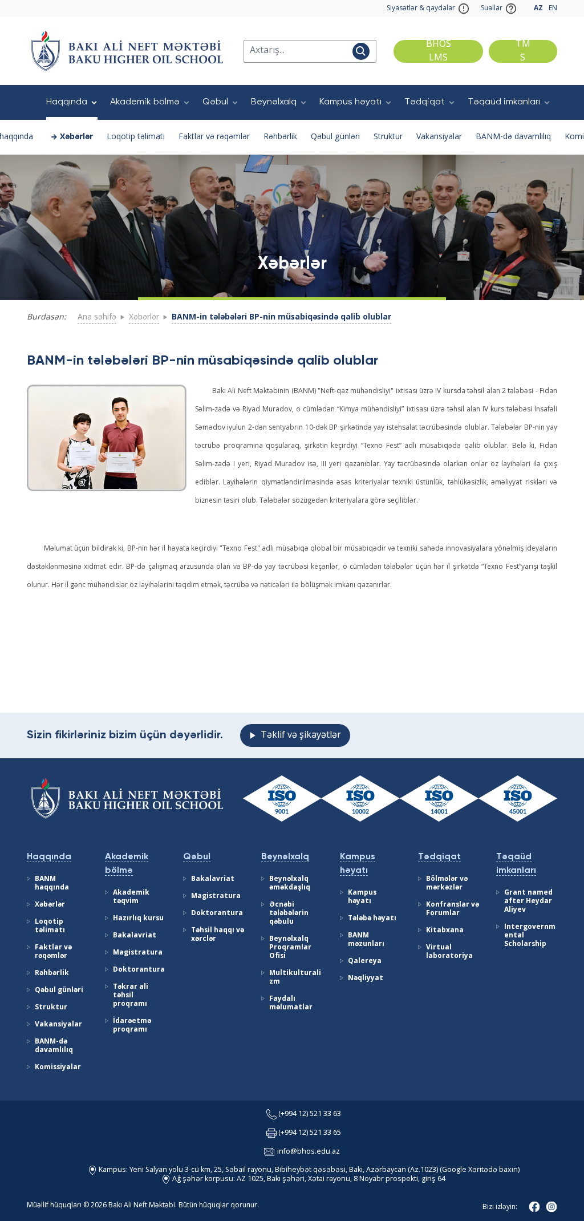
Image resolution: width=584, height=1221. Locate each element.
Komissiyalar (58, 1067)
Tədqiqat (424, 102)
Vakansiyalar (439, 137)
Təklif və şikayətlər (301, 735)
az (538, 8)
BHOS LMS (438, 51)
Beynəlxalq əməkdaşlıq (289, 883)
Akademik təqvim (131, 897)
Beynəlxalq (274, 102)
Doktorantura (139, 970)
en (553, 8)
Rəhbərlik (280, 137)
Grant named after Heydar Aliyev (528, 901)
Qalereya (365, 961)
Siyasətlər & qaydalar (421, 8)
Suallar (491, 8)
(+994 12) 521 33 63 (309, 1114)
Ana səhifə (97, 317)
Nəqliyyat (365, 978)
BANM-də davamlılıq (513, 137)
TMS (523, 51)
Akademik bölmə (145, 102)
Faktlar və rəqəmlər (214, 137)
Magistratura (138, 952)
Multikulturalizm (295, 977)
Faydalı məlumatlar (291, 1003)
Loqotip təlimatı (136, 137)
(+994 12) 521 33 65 (309, 1133)
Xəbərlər (76, 137)
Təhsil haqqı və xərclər (217, 935)
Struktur (388, 137)
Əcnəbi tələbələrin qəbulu (289, 913)
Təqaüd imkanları (504, 102)
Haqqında (66, 102)
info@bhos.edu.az (308, 1151)
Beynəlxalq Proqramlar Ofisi (290, 948)
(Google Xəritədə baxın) (479, 1170)
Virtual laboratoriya (449, 952)
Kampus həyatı (350, 102)
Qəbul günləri (335, 137)
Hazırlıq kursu (138, 918)
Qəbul (215, 102)
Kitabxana (445, 930)
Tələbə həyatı (372, 918)
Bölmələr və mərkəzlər (447, 883)
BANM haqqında (52, 883)
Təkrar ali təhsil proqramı (130, 996)
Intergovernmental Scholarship (529, 936)
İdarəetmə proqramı (132, 1025)
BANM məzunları (366, 940)
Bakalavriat (134, 935)
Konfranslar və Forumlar (452, 909)
